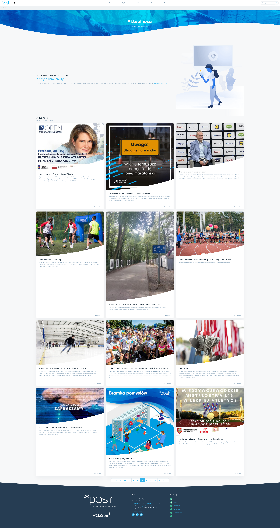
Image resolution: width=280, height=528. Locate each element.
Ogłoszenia (152, 3)
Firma (166, 3)
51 (155, 480)
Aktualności (177, 505)
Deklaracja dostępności (180, 516)
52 (159, 480)
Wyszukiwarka (178, 512)
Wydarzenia (125, 3)
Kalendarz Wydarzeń (161, 83)
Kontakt (176, 499)
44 (125, 480)
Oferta (139, 3)
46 (133, 480)
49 (146, 480)
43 (120, 480)
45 (129, 480)
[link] (15, 3)
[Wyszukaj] (277, 3)
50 (151, 480)
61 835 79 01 (150, 504)
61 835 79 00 (137, 504)
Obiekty (111, 3)
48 (142, 480)
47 (138, 480)
